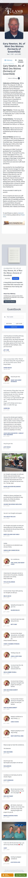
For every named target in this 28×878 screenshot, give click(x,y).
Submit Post (14, 327)
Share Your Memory (10, 301)
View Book (7, 278)
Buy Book (15, 278)
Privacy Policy (10, 871)
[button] (14, 462)
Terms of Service (18, 871)
